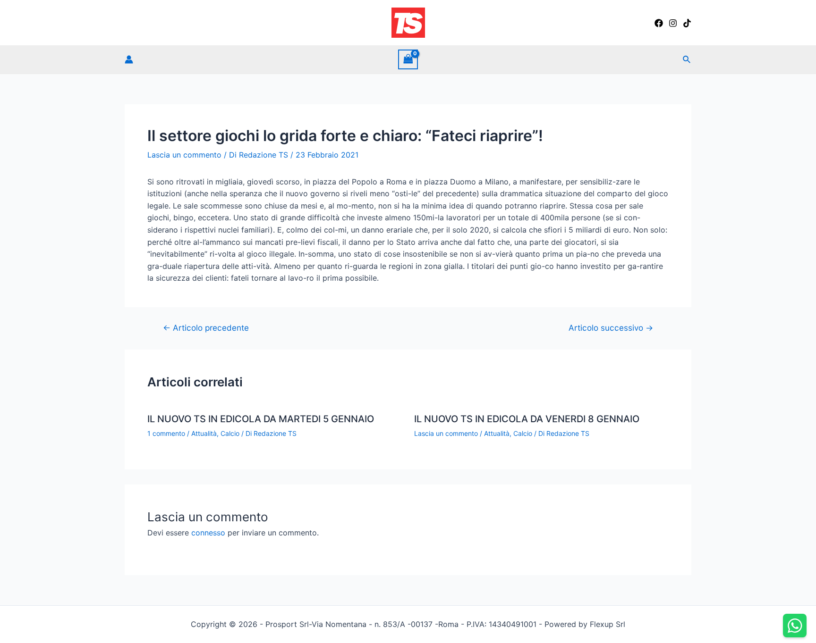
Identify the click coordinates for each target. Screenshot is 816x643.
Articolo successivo (611, 328)
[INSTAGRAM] (673, 23)
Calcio (230, 433)
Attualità (204, 433)
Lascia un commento (184, 154)
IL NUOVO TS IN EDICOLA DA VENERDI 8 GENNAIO (526, 419)
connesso (208, 532)
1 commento (166, 433)
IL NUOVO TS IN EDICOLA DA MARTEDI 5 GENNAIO (260, 419)
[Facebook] (658, 23)
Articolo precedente (206, 328)
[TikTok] (687, 23)
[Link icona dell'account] (129, 59)
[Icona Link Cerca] (687, 60)
